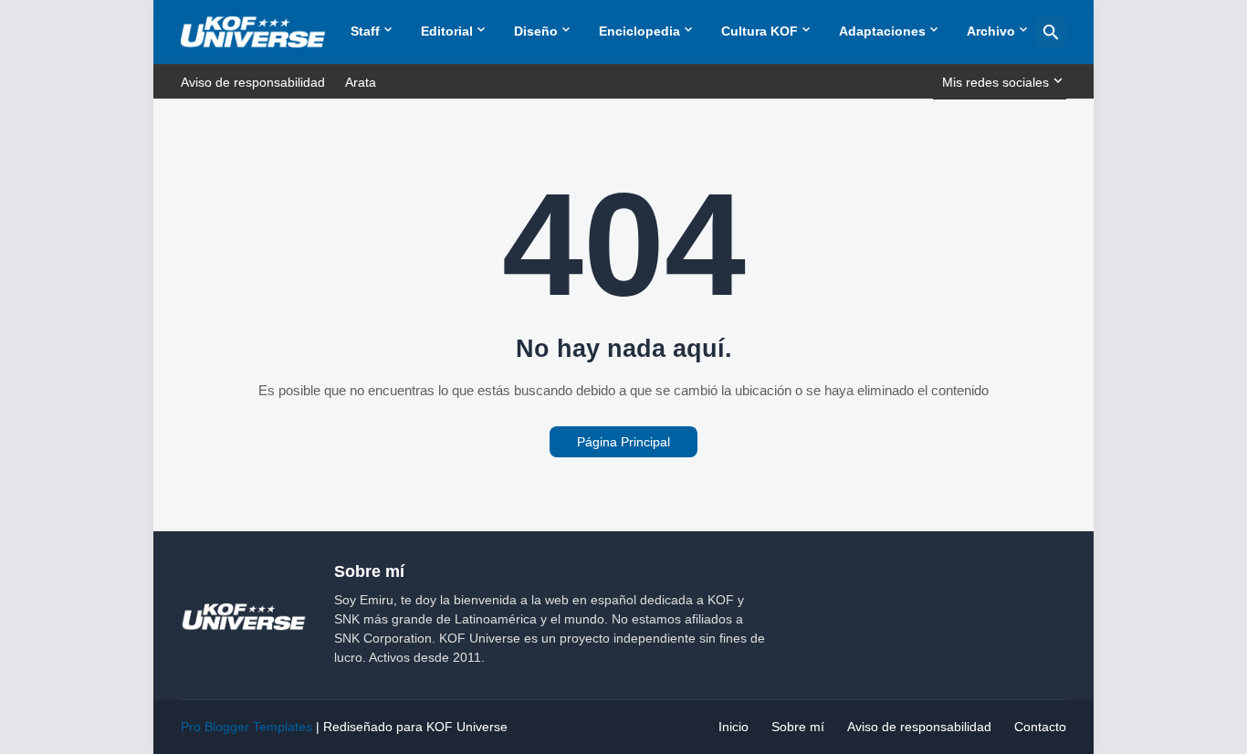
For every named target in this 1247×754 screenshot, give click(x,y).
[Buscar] (1050, 31)
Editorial (447, 31)
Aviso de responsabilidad (253, 82)
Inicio (733, 726)
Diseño (536, 31)
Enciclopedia (639, 31)
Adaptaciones (882, 31)
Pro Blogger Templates (246, 726)
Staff (365, 31)
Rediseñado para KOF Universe (415, 726)
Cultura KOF (759, 31)
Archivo (991, 31)
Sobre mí (797, 726)
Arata (360, 82)
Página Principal (623, 442)
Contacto (1040, 726)
